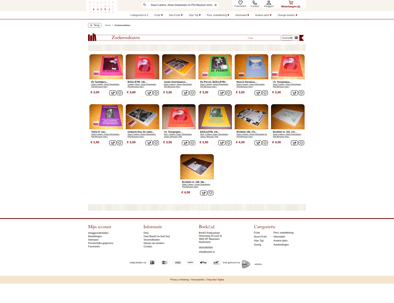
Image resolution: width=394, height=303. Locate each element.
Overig (257, 244)
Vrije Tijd (258, 240)
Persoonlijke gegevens (100, 243)
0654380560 (206, 247)
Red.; (166, 134)
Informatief (279, 236)
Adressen (93, 239)
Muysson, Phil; (176, 137)
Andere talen (280, 240)
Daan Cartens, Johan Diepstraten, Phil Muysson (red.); (105, 85)
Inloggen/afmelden (98, 233)
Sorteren (286, 38)
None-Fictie (260, 236)
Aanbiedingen (281, 244)
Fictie (257, 232)
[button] (269, 3)
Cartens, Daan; (134, 84)
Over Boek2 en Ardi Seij (157, 236)
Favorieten (241, 6)
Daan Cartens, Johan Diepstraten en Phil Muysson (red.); (252, 135)
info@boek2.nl (207, 252)
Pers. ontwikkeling (283, 232)
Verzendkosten (152, 239)
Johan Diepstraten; (149, 84)
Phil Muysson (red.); (136, 87)
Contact (255, 6)
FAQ (146, 233)
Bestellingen (95, 236)
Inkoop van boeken (154, 243)
